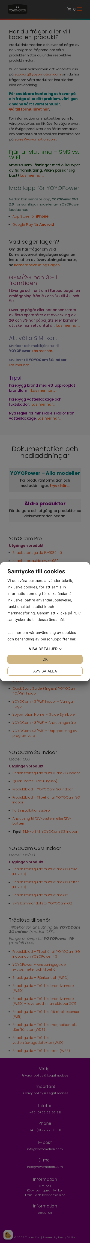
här (72, 639)
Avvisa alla (45, 671)
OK (45, 659)
